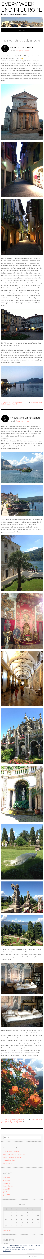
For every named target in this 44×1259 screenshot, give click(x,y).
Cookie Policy (7, 1251)
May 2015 (6, 1180)
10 (22, 1215)
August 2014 (7, 1189)
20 (38, 1219)
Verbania (14, 404)
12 (32, 1215)
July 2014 (9, 402)
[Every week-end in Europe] (22, 27)
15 (11, 1219)
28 (6, 1226)
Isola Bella (13, 1119)
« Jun (4, 1230)
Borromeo (6, 1119)
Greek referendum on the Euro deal (14, 1154)
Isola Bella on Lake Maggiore (25, 417)
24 (22, 1222)
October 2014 (7, 1183)
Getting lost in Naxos (9, 1160)
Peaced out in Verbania (22, 47)
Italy (4, 402)
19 (32, 1219)
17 (22, 1219)
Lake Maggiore (17, 402)
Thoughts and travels (22, 51)
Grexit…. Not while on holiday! (12, 1157)
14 (6, 1219)
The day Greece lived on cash (12, 1151)
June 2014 (6, 1195)
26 (32, 1222)
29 (11, 1226)
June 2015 (6, 1177)
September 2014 (8, 1186)
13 (38, 1215)
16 (16, 1219)
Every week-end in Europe (21, 7)
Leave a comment (36, 402)
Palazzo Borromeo (17, 1123)
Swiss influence (6, 404)
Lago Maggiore (18, 1121)
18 (27, 1219)
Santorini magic (8, 1163)
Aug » (9, 1230)
